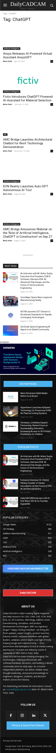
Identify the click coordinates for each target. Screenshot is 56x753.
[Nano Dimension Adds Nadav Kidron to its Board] (10, 397)
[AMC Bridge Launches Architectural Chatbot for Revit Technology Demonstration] (28, 123)
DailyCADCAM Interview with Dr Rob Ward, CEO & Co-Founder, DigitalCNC (35, 501)
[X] (45, 716)
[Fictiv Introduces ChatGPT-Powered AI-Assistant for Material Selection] (28, 80)
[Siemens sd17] (28, 373)
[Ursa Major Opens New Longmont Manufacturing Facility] (10, 301)
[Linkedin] (34, 716)
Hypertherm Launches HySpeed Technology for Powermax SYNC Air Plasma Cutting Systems (35, 410)
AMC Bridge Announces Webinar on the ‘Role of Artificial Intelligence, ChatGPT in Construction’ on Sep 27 (27, 232)
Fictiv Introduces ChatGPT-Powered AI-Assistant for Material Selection (28, 98)
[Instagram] (22, 716)
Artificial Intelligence (11, 48)
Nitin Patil (7, 61)
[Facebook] (11, 716)
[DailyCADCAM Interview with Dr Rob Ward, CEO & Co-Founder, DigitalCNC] (10, 502)
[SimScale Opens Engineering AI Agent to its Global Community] (10, 330)
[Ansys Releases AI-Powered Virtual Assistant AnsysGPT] (28, 37)
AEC (5, 134)
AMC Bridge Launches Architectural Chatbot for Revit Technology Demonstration (27, 143)
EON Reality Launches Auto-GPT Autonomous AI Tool (25, 188)
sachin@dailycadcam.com (18, 689)
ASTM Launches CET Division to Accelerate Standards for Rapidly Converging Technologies (36, 314)
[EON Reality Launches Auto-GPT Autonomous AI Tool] (28, 170)
